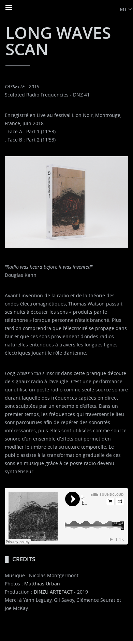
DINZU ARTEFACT (53, 591)
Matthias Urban (42, 583)
